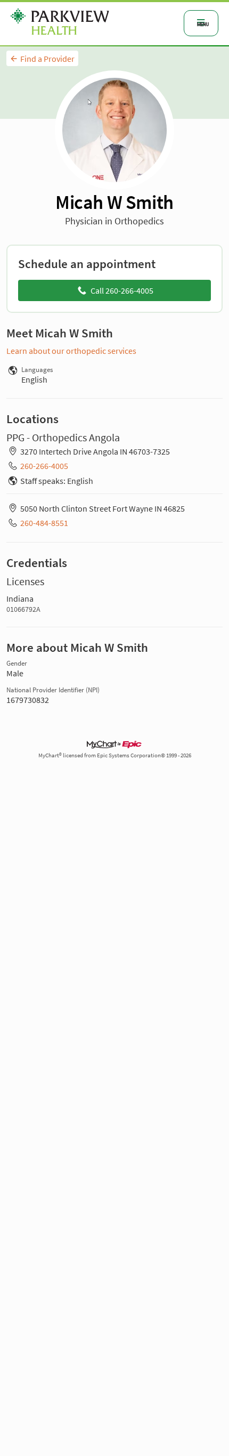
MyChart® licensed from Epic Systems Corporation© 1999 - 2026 (114, 755)
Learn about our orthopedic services (71, 350)
